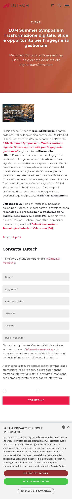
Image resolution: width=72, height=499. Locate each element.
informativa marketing (39, 349)
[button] (36, 490)
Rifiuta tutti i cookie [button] (36, 473)
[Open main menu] (66, 5)
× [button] (68, 427)
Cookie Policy (58, 466)
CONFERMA (36, 400)
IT (52, 5)
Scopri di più (11, 237)
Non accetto (47, 391)
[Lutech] (16, 5)
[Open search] (59, 5)
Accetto (11, 391)
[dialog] (36, 461)
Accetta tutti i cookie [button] (36, 481)
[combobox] (63, 427)
